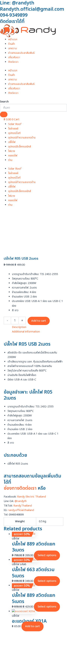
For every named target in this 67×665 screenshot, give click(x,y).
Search (4, 102)
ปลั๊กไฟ (11, 142)
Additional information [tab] (26, 332)
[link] (31, 497)
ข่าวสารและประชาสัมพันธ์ (21, 53)
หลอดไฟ (12, 156)
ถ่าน (10, 160)
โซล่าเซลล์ (13, 129)
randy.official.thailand (21, 510)
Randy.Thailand (22, 506)
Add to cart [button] (32, 626)
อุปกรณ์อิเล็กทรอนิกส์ (19, 147)
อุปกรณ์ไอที (14, 133)
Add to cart (38, 321)
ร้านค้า (11, 44)
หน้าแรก (12, 39)
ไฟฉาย (11, 151)
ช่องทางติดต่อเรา (20, 488)
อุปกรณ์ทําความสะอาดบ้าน (22, 138)
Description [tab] (19, 327)
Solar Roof (14, 124)
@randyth (21, 501)
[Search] (3, 114)
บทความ (12, 48)
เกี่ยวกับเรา (14, 57)
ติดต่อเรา (13, 62)
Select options (47, 555)
